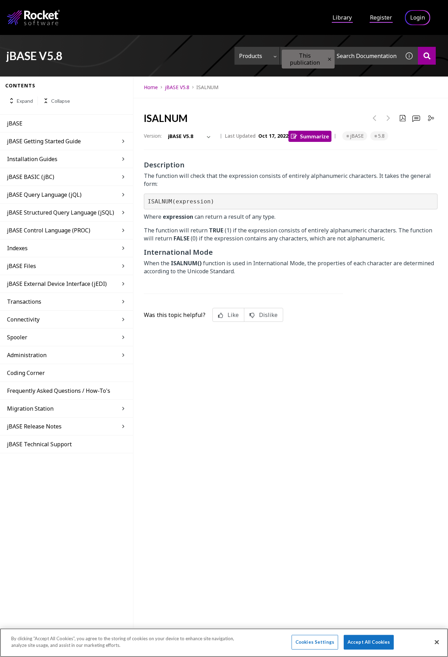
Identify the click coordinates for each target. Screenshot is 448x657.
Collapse (60, 101)
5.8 (381, 135)
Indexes (17, 248)
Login (417, 17)
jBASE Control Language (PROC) (48, 230)
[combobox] (340, 56)
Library (342, 17)
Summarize (314, 136)
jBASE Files (21, 266)
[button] (329, 59)
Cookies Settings (314, 642)
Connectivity (23, 319)
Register (381, 17)
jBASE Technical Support (39, 444)
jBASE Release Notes (34, 426)
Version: (153, 135)
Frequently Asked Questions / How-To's (58, 391)
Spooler (17, 337)
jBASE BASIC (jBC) (30, 177)
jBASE (14, 123)
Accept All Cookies (369, 642)
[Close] (436, 642)
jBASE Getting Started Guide (44, 141)
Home (151, 87)
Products (250, 56)
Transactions (24, 301)
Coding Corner (26, 373)
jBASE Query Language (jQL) (44, 194)
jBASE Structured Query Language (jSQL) (60, 212)
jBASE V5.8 (177, 87)
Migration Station (30, 408)
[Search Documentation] (427, 56)
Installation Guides (32, 159)
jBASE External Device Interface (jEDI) (57, 284)
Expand (25, 101)
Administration (27, 355)
